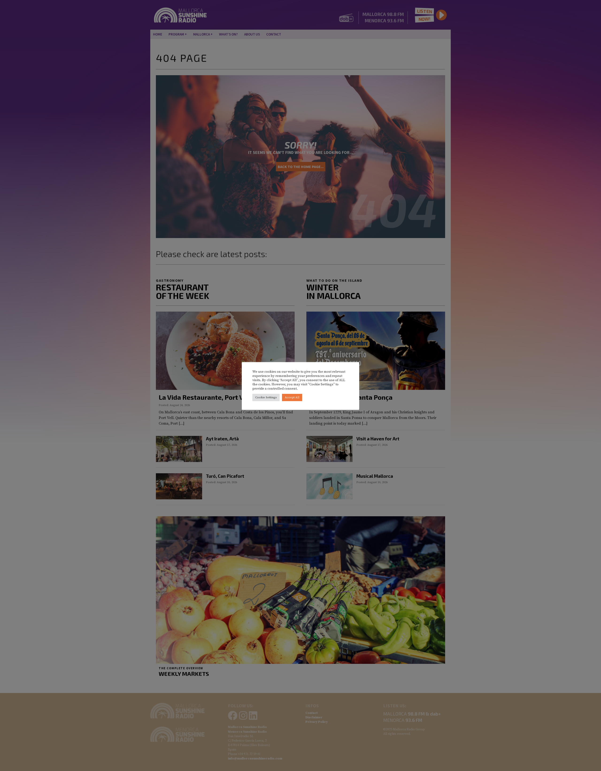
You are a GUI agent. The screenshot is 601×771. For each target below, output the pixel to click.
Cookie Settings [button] (266, 397)
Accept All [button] (292, 397)
